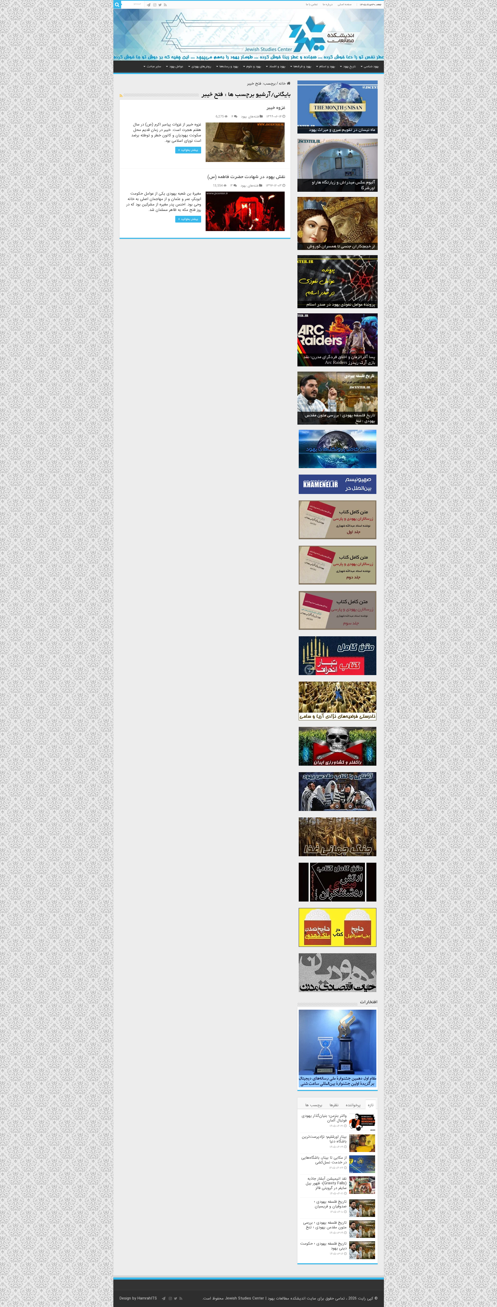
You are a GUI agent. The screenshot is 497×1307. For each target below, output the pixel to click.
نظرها (334, 1105)
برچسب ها (313, 1105)
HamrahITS (147, 1298)
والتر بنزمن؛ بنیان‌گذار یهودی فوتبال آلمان (324, 1118)
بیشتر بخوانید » (188, 149)
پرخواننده (353, 1105)
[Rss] (165, 5)
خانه (283, 83)
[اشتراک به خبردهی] (121, 96)
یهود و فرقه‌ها (302, 66)
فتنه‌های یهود (250, 116)
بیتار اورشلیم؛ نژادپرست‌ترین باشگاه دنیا (324, 1139)
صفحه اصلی (345, 4)
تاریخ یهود (349, 66)
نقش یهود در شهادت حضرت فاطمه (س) (246, 177)
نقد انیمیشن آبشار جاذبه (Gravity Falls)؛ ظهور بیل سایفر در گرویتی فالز (326, 1183)
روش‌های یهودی (201, 66)
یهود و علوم (253, 66)
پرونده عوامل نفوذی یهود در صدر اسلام (340, 304)
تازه (371, 1105)
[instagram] (155, 5)
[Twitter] (160, 5)
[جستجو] (117, 5)
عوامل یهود (176, 66)
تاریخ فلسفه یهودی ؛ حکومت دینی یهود (323, 1245)
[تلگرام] (148, 5)
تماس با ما (312, 4)
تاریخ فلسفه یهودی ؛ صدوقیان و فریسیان (330, 1204)
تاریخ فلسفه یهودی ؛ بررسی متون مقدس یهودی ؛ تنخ (325, 1225)
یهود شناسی (371, 66)
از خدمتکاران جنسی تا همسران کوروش (341, 246)
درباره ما (328, 4)
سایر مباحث (154, 66)
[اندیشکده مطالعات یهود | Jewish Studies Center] (248, 35)
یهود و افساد (277, 66)
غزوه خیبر (275, 108)
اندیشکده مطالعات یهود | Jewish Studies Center (265, 1298)
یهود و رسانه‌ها (229, 66)
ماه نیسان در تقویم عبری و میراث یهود (342, 130)
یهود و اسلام (327, 66)
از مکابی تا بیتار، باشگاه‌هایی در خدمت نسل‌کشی (324, 1160)
